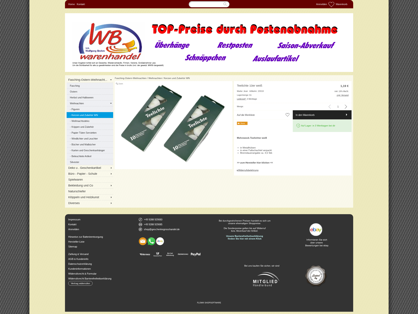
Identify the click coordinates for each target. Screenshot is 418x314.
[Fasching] (90, 86)
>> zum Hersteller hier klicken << (255, 162)
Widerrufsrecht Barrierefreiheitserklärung (89, 278)
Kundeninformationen (79, 268)
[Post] (157, 254)
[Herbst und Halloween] (90, 97)
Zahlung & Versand (78, 254)
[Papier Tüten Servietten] (90, 133)
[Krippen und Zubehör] (90, 127)
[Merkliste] (331, 4)
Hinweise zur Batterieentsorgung (85, 236)
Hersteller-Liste (76, 241)
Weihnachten (155, 78)
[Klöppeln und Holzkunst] (90, 197)
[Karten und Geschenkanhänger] (90, 150)
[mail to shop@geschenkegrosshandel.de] (143, 241)
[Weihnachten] (90, 103)
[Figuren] (90, 109)
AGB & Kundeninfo (78, 259)
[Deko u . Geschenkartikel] (90, 168)
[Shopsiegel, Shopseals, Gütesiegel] (316, 262)
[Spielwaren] (90, 180)
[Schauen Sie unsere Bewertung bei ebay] (316, 218)
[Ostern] (90, 91)
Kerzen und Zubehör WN (177, 78)
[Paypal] (196, 254)
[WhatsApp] (151, 241)
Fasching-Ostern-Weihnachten (130, 78)
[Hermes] (145, 254)
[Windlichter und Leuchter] (90, 138)
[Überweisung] (183, 254)
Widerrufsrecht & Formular (82, 273)
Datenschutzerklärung (80, 263)
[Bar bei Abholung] (170, 254)
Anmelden (321, 4)
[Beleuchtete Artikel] (90, 156)
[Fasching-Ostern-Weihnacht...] (90, 80)
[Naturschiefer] (90, 191)
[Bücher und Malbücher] (90, 144)
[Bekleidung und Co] (90, 185)
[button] (80, 283)
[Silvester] (90, 162)
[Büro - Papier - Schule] (90, 174)
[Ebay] (160, 241)
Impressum (74, 219)
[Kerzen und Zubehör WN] (90, 115)
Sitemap (72, 246)
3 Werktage (247, 99)
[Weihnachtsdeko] (90, 121)
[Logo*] (209, 19)
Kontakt (81, 4)
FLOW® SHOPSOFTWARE (209, 303)
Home (71, 4)
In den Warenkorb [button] (305, 115)
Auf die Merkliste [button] (246, 115)
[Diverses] (90, 203)
